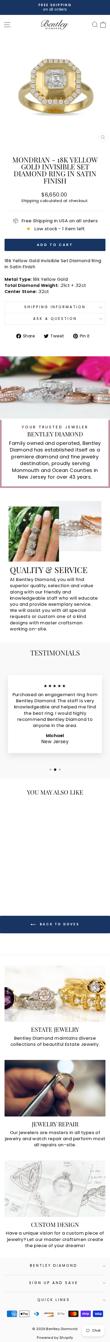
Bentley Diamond (54, 1265)
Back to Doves (58, 924)
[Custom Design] (55, 1188)
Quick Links (53, 1299)
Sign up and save (53, 1282)
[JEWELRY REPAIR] (55, 1088)
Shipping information (55, 307)
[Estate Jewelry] (55, 993)
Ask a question (55, 318)
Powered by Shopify (55, 1337)
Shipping (30, 200)
